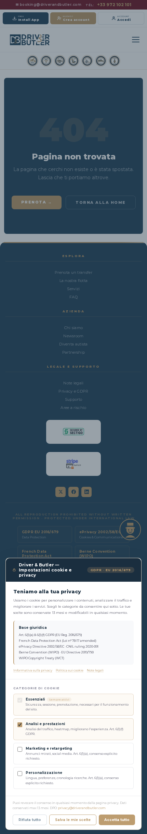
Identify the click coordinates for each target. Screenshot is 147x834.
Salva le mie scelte (73, 820)
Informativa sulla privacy (32, 670)
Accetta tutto (117, 820)
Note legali (95, 670)
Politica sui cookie (69, 670)
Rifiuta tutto (29, 820)
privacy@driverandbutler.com (82, 808)
